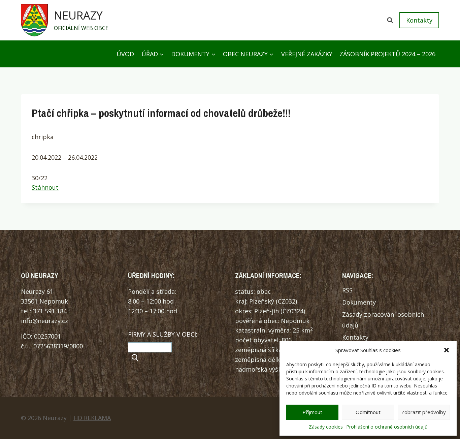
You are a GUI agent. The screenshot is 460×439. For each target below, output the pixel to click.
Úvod (125, 54)
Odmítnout (368, 412)
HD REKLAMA (92, 418)
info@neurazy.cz (44, 321)
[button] (446, 350)
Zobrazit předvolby (423, 412)
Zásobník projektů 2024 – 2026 (387, 54)
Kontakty (419, 20)
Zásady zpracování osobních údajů (383, 319)
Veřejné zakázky (306, 54)
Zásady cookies (326, 427)
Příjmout (312, 412)
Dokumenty (359, 302)
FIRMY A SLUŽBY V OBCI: (162, 334)
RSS (347, 290)
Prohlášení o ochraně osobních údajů (387, 427)
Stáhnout (45, 187)
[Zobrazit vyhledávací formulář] (390, 20)
